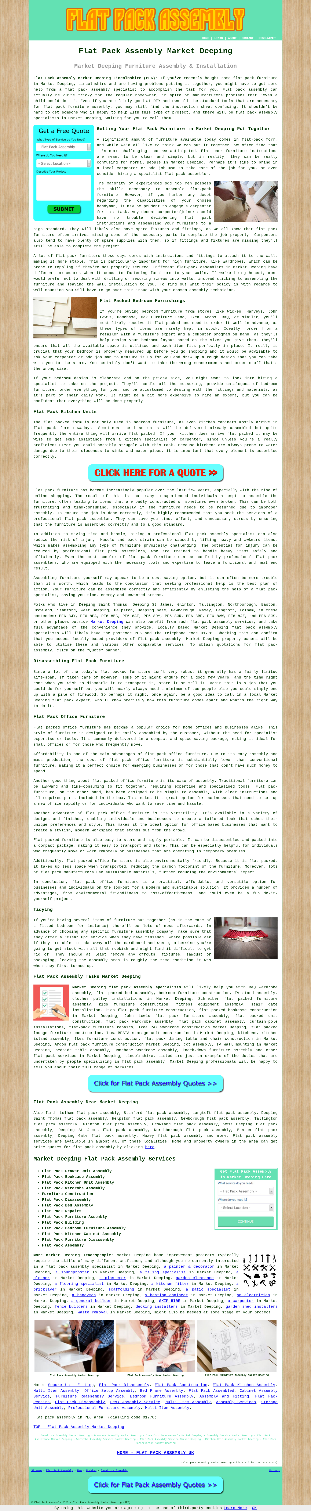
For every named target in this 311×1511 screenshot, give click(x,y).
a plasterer (112, 1278)
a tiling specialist (163, 1272)
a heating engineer (166, 1295)
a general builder (91, 1301)
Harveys (254, 311)
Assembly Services (236, 1402)
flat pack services (54, 1056)
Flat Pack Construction (181, 1385)
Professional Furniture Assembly (104, 1408)
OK (254, 1508)
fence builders (71, 1307)
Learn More (235, 1508)
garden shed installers (252, 1307)
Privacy (274, 1470)
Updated (91, 1470)
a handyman (84, 1295)
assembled (240, 428)
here (149, 1147)
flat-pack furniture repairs (101, 1027)
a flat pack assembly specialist (78, 1266)
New (79, 1470)
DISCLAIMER (267, 38)
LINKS (218, 38)
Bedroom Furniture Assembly (162, 1396)
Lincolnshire (139, 1056)
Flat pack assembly (255, 1136)
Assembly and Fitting (224, 1396)
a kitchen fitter (170, 1284)
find (50, 1113)
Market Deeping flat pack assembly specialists (126, 987)
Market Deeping (107, 622)
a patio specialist (208, 1289)
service (99, 937)
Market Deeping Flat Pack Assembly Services (104, 1159)
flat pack (62, 700)
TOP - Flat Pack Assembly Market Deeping (78, 1427)
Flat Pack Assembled (211, 1391)
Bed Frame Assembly (161, 1391)
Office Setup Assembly (109, 1391)
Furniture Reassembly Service (90, 1396)
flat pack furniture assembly (76, 107)
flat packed (142, 434)
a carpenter (241, 1301)
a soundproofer (72, 1272)
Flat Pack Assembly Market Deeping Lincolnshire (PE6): (95, 78)
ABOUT (232, 38)
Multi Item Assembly (56, 1391)
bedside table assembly (82, 1050)
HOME (205, 38)
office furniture (82, 727)
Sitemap (36, 1470)
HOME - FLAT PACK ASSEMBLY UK (155, 1452)
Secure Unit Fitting (71, 1385)
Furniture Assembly (114, 1470)
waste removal (93, 1312)
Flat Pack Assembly (59, 1470)
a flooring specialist (79, 1284)
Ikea (194, 317)
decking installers (157, 1307)
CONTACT (247, 38)
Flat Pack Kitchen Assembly (244, 1385)
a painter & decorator (189, 1266)
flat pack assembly (87, 89)
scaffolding (121, 1289)
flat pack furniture (255, 78)
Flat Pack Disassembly (124, 1385)
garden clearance (195, 1278)
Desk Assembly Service (135, 1402)
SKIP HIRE (169, 1301)
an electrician (253, 1295)
